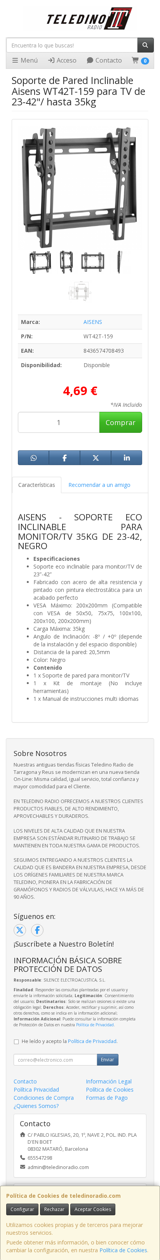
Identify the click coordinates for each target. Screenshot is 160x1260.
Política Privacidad (36, 1089)
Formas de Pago (107, 1097)
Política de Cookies (123, 1250)
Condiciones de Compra (44, 1097)
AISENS (92, 322)
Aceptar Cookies (93, 1209)
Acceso (66, 60)
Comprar (121, 422)
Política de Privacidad (95, 1024)
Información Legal (109, 1081)
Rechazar (54, 1209)
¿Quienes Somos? (36, 1106)
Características (36, 484)
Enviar (107, 1059)
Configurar (22, 1209)
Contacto (108, 60)
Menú (28, 60)
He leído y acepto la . (70, 1041)
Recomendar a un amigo (99, 484)
